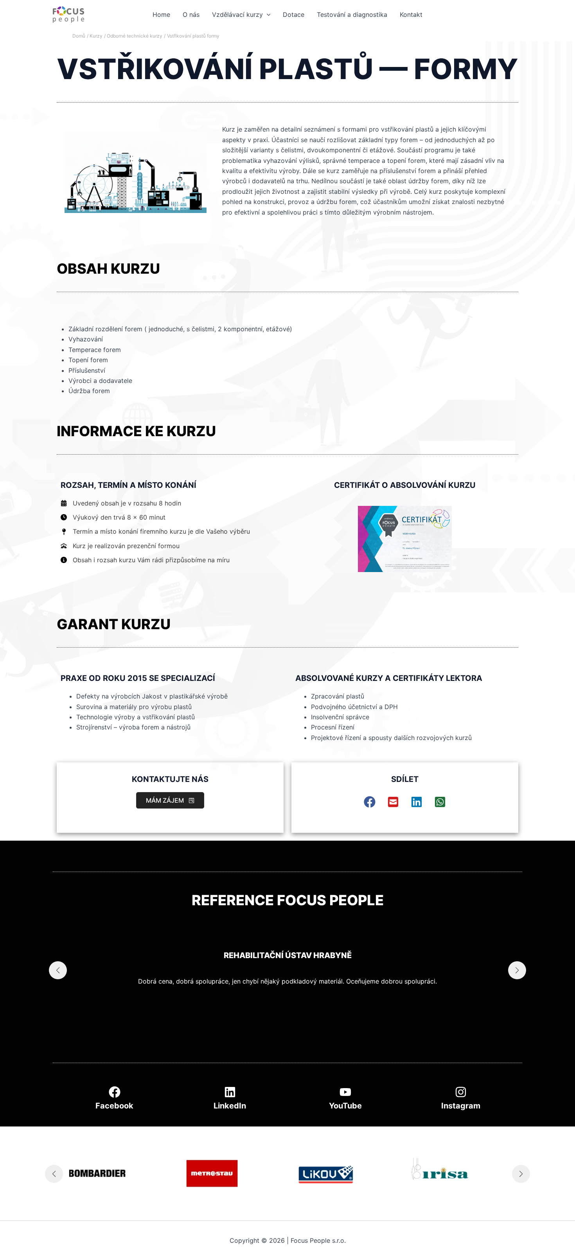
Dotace (293, 14)
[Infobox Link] (114, 1100)
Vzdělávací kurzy (237, 14)
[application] (267, 14)
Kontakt (411, 14)
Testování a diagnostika (352, 14)
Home (161, 14)
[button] (170, 800)
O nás (191, 14)
